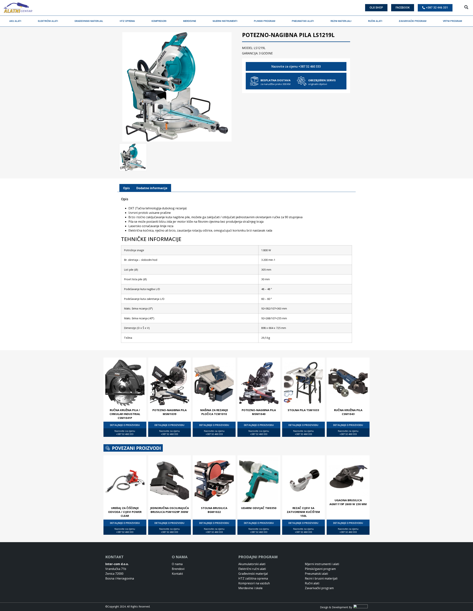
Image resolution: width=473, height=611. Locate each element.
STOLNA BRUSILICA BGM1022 (214, 510)
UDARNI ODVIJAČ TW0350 (258, 508)
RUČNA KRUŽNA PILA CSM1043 (348, 412)
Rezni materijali (341, 21)
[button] (466, 7)
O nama (177, 564)
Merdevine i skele (250, 588)
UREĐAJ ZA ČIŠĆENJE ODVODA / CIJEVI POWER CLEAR (125, 512)
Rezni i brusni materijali (321, 578)
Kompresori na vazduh (254, 583)
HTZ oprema (127, 21)
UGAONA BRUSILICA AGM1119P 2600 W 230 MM (348, 502)
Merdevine (189, 21)
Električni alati (48, 21)
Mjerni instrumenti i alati (322, 564)
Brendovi (178, 569)
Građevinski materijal (88, 21)
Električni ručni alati (252, 569)
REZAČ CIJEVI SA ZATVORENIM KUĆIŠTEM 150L (303, 512)
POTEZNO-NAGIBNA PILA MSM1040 (259, 412)
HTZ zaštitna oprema (253, 578)
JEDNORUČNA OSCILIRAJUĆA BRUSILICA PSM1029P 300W (169, 510)
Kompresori (159, 21)
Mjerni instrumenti (225, 21)
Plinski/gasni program (320, 569)
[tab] (126, 188)
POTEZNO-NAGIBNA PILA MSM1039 (169, 412)
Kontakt (177, 574)
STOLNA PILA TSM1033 (303, 410)
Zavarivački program (412, 21)
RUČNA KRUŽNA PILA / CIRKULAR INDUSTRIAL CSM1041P (125, 414)
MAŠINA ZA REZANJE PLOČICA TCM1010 (214, 412)
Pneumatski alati (303, 21)
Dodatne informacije (151, 188)
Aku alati (15, 21)
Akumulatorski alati (251, 564)
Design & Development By (336, 607)
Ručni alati (375, 21)
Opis (126, 188)
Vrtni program (452, 21)
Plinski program (264, 21)
